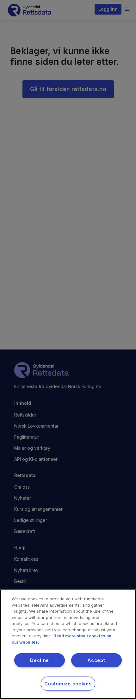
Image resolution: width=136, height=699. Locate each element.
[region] (68, 644)
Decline (39, 660)
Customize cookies (67, 683)
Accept (96, 660)
